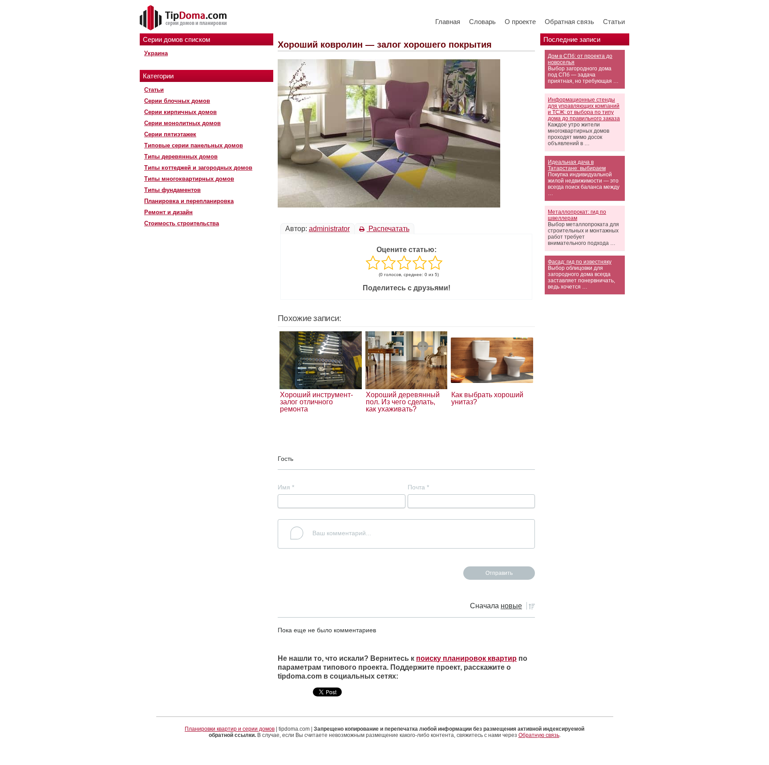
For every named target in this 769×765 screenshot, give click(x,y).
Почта (418, 487)
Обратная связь (569, 21)
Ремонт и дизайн (168, 212)
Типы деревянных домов (181, 156)
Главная (447, 21)
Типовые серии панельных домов (193, 145)
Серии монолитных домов (182, 123)
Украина (156, 53)
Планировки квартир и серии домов (230, 729)
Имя (286, 487)
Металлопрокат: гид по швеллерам (577, 215)
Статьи (614, 21)
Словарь (482, 21)
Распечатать (388, 228)
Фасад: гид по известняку (579, 262)
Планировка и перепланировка (189, 201)
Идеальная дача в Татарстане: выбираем (577, 165)
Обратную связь (538, 735)
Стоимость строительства (181, 223)
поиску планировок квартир (466, 658)
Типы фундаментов (172, 190)
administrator (329, 228)
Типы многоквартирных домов (189, 178)
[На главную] (184, 18)
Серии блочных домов (177, 101)
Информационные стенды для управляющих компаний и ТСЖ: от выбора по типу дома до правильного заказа (584, 109)
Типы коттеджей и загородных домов (198, 167)
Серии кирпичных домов (180, 112)
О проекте (520, 21)
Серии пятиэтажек (170, 134)
